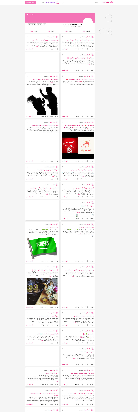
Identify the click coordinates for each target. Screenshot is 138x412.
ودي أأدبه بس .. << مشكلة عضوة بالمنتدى (84, 316)
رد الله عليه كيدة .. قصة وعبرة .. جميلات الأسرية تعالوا (45, 79)
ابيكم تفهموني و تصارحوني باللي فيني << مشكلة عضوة (45, 40)
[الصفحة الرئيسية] (107, 2)
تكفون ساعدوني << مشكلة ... (87, 352)
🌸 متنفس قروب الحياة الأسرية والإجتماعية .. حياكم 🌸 (45, 270)
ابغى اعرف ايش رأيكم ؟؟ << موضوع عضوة (83, 188)
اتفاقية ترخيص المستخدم (106, 30)
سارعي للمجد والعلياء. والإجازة (86, 227)
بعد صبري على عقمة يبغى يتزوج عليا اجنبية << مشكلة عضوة (79, 270)
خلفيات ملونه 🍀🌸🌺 (88, 334)
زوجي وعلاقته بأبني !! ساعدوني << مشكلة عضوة (82, 373)
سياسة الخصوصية (101, 28)
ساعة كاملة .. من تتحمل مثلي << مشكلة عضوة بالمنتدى (45, 125)
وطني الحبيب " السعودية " (52, 227)
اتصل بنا (108, 31)
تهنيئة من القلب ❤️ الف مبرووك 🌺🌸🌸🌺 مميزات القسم (79, 125)
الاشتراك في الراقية (50, 2)
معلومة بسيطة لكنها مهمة (87, 206)
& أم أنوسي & (87, 37)
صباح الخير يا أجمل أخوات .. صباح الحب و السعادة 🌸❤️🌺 (80, 79)
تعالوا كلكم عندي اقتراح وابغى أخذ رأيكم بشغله (47, 170)
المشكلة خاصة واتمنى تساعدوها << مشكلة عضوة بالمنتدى (44, 188)
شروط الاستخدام (109, 28)
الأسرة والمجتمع (65, 49)
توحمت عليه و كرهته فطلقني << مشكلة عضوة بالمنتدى (80, 40)
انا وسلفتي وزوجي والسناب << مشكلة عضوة (47, 334)
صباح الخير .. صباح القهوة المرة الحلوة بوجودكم (82, 170)
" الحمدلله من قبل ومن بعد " (51, 373)
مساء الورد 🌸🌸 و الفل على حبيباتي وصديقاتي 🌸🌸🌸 (80, 58)
